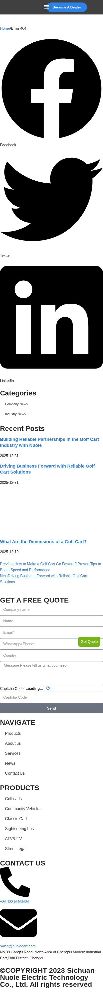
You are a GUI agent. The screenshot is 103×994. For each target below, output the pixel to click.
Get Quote (89, 641)
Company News (16, 404)
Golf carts (13, 799)
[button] (46, 6)
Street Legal (15, 849)
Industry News (15, 414)
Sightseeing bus (19, 829)
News (10, 763)
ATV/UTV (13, 839)
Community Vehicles (23, 809)
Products (13, 733)
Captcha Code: (25, 688)
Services (12, 753)
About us (13, 743)
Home (5, 28)
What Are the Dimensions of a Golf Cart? (43, 541)
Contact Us (15, 773)
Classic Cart (16, 819)
